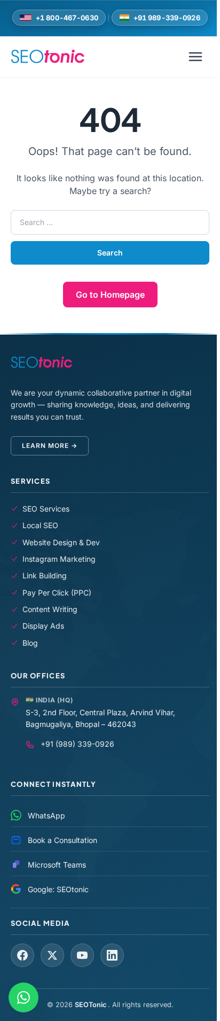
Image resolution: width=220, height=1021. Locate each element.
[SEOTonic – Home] (47, 56)
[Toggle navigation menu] (195, 57)
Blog (30, 642)
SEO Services (45, 508)
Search (110, 252)
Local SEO (40, 525)
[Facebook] (22, 955)
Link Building (44, 575)
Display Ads (43, 625)
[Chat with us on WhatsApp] (23, 997)
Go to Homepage (110, 294)
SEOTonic (91, 1005)
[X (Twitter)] (52, 955)
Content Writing (49, 609)
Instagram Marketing (59, 558)
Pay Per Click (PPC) (56, 592)
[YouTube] (82, 955)
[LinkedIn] (112, 955)
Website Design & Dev (61, 542)
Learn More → (49, 446)
